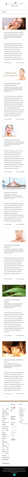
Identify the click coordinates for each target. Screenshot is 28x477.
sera (19, 251)
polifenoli (11, 307)
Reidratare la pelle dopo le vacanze (13, 33)
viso (11, 91)
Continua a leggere (7, 62)
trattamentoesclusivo (8, 367)
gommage (6, 144)
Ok (14, 474)
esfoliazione (21, 143)
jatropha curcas (10, 306)
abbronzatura (11, 36)
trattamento (20, 89)
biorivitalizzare (18, 195)
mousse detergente (11, 251)
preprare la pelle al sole (16, 197)
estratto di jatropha (18, 36)
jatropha (5, 37)
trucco (9, 252)
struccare (22, 251)
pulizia (16, 251)
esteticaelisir (6, 366)
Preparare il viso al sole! (10, 192)
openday (18, 366)
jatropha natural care (11, 37)
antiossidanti (11, 304)
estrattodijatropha (17, 304)
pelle (17, 89)
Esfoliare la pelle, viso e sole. (12, 140)
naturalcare (15, 366)
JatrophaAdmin (8, 34)
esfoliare (17, 143)
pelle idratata (18, 37)
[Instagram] (11, 410)
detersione (17, 250)
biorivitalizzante (12, 88)
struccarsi (6, 252)
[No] (26, 471)
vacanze (5, 38)
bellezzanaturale (12, 143)
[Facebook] (11, 408)
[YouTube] (14, 408)
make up (5, 251)
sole (8, 198)
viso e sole (11, 198)
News (5, 36)
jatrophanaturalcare (17, 306)
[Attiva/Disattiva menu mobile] (25, 7)
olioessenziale (6, 307)
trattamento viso (7, 91)
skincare (18, 144)
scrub (15, 144)
